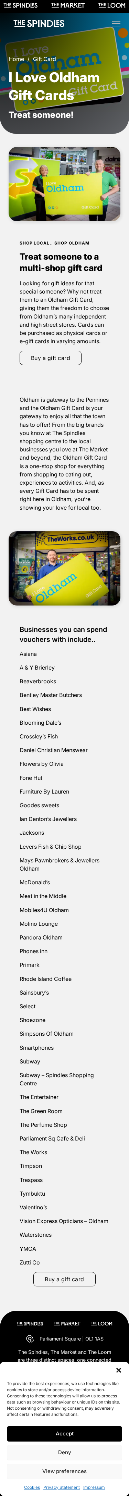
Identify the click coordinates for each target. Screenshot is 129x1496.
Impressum (94, 1487)
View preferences (64, 1471)
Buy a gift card (51, 357)
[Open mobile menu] (116, 23)
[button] (118, 1370)
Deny (64, 1452)
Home (16, 58)
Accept (65, 1433)
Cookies (32, 1487)
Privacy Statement (61, 1487)
